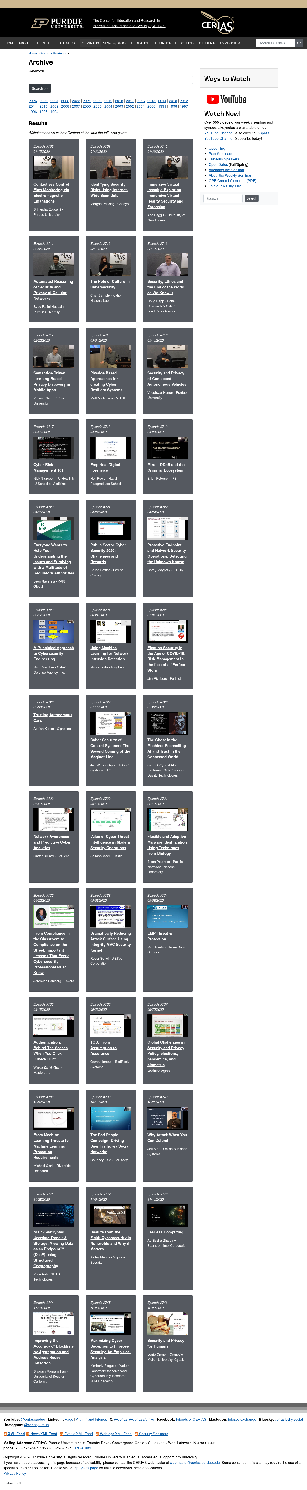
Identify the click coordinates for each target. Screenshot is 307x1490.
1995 (44, 111)
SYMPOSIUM (230, 43)
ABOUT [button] (25, 43)
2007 (76, 106)
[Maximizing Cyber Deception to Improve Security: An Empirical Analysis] (110, 1323)
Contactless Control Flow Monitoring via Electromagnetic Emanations (51, 192)
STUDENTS (208, 43)
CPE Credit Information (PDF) (232, 180)
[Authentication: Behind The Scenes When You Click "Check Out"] (53, 1025)
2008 (65, 106)
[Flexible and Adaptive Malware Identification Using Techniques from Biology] (167, 819)
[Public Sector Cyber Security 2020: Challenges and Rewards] (110, 527)
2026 (33, 100)
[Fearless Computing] (167, 1215)
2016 (141, 100)
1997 (184, 106)
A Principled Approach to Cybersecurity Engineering (53, 653)
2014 (162, 100)
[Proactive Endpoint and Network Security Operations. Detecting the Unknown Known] (167, 527)
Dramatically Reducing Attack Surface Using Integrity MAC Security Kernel (110, 941)
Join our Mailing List (225, 186)
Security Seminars (53, 53)
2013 (173, 100)
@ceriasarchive (141, 1419)
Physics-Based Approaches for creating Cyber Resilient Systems (106, 381)
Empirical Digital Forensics (105, 467)
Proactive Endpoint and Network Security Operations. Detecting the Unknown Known (167, 553)
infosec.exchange (242, 1419)
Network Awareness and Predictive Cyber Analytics (52, 842)
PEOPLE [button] (44, 43)
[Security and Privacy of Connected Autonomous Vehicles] (167, 355)
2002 (130, 106)
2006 (87, 106)
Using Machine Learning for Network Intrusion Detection (109, 653)
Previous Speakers (224, 159)
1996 (33, 111)
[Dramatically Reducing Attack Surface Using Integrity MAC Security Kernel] (110, 916)
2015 (151, 100)
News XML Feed (43, 1433)
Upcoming (217, 148)
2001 (141, 106)
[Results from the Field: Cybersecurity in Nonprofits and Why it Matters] (110, 1215)
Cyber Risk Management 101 (48, 467)
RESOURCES (185, 43)
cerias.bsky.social (289, 1419)
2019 (108, 100)
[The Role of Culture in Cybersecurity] (110, 264)
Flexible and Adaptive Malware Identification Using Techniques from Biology (167, 845)
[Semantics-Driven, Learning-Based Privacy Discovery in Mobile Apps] (53, 355)
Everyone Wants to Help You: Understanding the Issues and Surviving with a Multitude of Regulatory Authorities (53, 559)
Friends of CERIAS (191, 1419)
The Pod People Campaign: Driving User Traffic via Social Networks (109, 1143)
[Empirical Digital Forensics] (110, 447)
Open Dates (218, 164)
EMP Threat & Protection (159, 935)
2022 (76, 100)
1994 (54, 111)
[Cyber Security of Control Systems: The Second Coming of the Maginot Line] (110, 722)
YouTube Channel (218, 132)
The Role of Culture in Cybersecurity (110, 284)
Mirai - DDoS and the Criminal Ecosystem (166, 467)
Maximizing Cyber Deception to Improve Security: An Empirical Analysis (110, 1349)
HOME (11, 42)
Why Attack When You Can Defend (167, 1137)
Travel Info (82, 1448)
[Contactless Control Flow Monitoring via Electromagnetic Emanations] (53, 167)
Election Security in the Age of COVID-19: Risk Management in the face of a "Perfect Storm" (166, 659)
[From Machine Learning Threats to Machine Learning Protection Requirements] (53, 1117)
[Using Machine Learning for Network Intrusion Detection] (110, 630)
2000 (151, 106)
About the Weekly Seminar (230, 175)
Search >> (40, 88)
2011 (33, 106)
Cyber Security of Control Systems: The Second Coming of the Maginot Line (110, 748)
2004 (108, 106)
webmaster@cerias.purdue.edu (195, 1462)
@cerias (120, 1419)
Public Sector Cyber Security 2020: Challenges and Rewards (108, 553)
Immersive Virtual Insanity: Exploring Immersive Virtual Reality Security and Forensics (165, 195)
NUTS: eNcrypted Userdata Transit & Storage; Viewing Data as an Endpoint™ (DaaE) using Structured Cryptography (53, 1248)
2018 (119, 100)
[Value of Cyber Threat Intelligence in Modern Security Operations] (110, 819)
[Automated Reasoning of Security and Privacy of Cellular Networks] (53, 264)
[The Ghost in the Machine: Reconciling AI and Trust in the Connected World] (167, 722)
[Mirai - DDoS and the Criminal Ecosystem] (167, 447)
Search (252, 198)
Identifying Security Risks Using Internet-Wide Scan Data (109, 189)
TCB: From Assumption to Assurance (103, 1047)
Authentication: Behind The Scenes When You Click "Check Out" (50, 1050)
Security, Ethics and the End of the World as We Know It (165, 287)
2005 (97, 106)
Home (33, 53)
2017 (130, 100)
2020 (97, 100)
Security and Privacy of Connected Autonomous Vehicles (166, 378)
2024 (54, 100)
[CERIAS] (218, 23)
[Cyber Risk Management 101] (53, 447)
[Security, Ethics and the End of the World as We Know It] (167, 264)
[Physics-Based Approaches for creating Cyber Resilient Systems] (110, 355)
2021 (87, 100)
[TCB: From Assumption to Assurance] (110, 1025)
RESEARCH (140, 43)
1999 (162, 106)
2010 (44, 106)
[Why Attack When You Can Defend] (167, 1117)
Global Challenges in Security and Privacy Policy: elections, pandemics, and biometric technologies (166, 1056)
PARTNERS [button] (66, 43)
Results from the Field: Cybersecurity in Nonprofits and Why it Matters (110, 1240)
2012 (184, 100)
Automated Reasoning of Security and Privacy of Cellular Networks (53, 290)
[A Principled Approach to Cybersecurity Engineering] (53, 630)
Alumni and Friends (91, 1419)
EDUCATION (162, 43)
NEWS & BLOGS (115, 43)
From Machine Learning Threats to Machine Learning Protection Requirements (51, 1146)
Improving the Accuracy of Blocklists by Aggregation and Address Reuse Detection (53, 1352)
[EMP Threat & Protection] (167, 916)
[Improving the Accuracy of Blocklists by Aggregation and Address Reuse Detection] (53, 1323)
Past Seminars (220, 153)
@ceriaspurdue (33, 1419)
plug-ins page (87, 1467)
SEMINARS (90, 43)
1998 (173, 106)
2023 (65, 100)
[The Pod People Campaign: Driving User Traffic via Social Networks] (110, 1117)
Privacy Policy (14, 1473)
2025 (44, 100)
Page (69, 1419)
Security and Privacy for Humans (165, 1343)
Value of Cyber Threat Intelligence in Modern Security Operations (110, 842)
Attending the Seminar (226, 169)
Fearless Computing (165, 1232)
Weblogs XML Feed (115, 1433)
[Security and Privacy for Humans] (167, 1323)
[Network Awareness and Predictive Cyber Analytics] (53, 819)
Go (299, 43)
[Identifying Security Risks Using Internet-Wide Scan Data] (110, 167)
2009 (54, 106)
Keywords (37, 71)
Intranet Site (14, 1483)
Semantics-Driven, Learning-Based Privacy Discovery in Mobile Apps (51, 381)
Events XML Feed (78, 1433)
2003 (119, 106)
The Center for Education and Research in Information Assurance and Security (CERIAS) (129, 23)
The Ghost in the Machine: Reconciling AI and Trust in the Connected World (166, 748)
